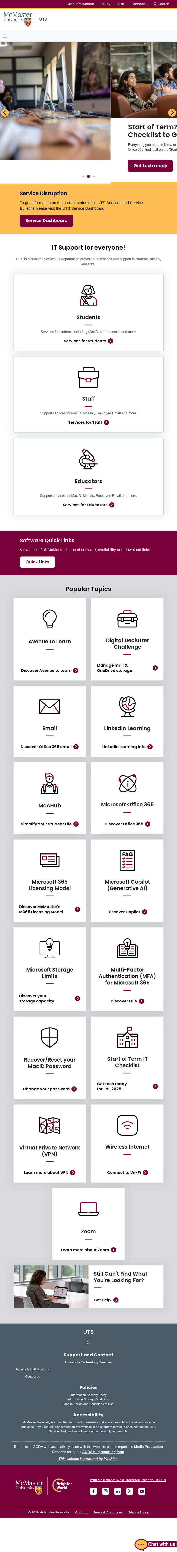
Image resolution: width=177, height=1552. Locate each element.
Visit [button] (121, 4)
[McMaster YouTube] (141, 1458)
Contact (81, 1480)
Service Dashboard (46, 188)
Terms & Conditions (108, 1480)
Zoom (88, 1199)
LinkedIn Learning (127, 695)
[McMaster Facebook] (93, 1458)
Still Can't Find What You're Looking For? (120, 1244)
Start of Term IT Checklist (127, 1030)
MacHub (49, 773)
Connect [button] (138, 4)
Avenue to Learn (49, 609)
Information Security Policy (88, 1362)
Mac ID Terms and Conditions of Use (88, 1371)
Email (49, 695)
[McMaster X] (129, 1458)
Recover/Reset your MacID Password (50, 1030)
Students (88, 285)
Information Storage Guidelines (88, 1367)
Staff (88, 366)
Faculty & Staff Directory (32, 1337)
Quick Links (37, 529)
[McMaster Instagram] (105, 1458)
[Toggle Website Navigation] (88, 36)
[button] (155, 1545)
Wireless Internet (127, 1114)
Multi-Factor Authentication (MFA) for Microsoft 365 (127, 944)
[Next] (172, 96)
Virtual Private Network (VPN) (49, 1118)
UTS (88, 1299)
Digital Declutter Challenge (127, 611)
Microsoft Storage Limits (49, 940)
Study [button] (105, 4)
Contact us (32, 1344)
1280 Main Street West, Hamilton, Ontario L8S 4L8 (128, 1448)
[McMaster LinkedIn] (117, 1458)
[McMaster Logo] (43, 1454)
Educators (88, 448)
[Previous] (5, 96)
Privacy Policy (138, 1480)
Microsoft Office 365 (127, 772)
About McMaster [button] (81, 4)
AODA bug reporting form (103, 1419)
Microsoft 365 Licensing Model (49, 852)
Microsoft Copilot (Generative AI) (127, 852)
